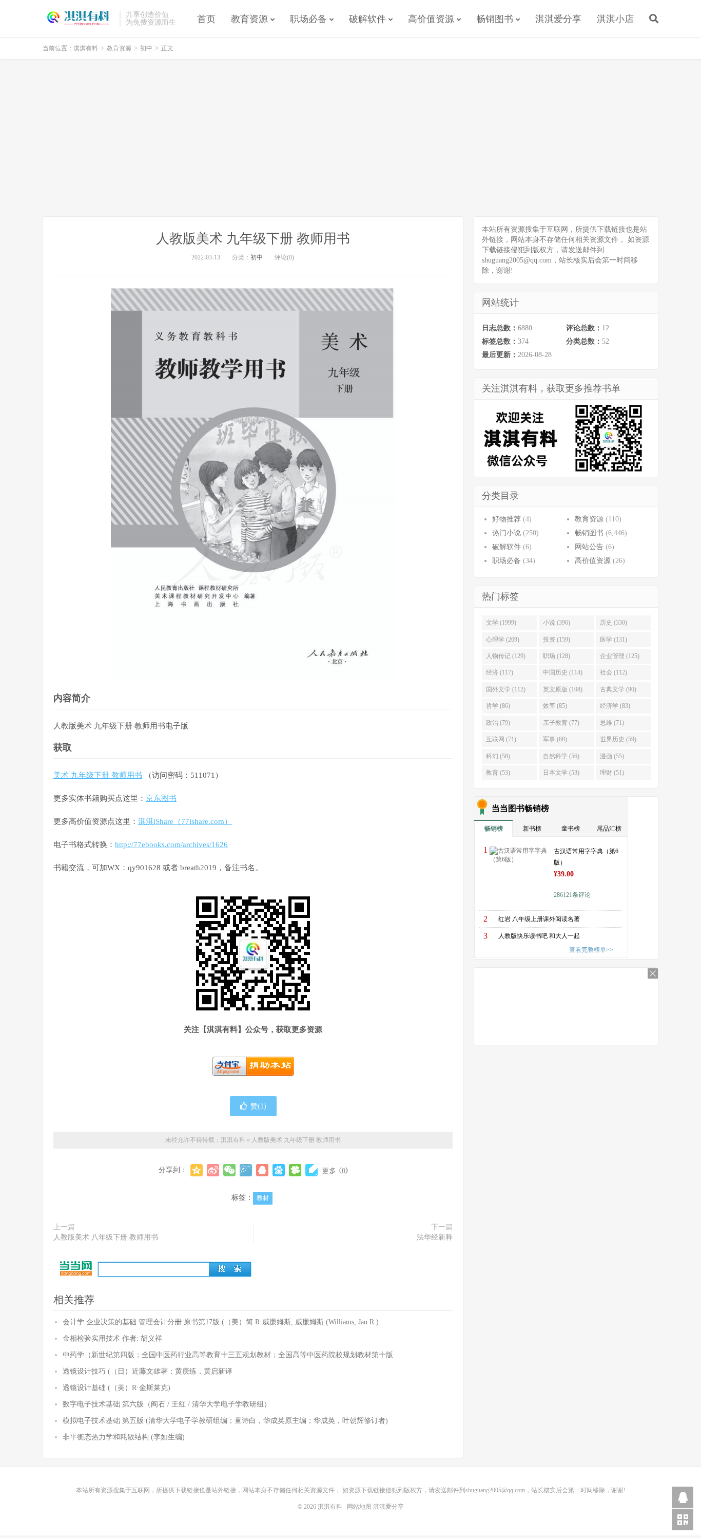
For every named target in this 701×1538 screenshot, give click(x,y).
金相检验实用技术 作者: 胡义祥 (112, 1338)
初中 (146, 48)
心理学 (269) (502, 639)
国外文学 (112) (505, 689)
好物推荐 (506, 519)
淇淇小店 (615, 19)
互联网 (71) (501, 739)
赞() (258, 1106)
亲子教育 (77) (561, 722)
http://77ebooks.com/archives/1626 (171, 844)
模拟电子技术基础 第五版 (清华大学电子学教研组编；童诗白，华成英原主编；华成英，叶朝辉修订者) (225, 1420)
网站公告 (589, 547)
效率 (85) (555, 705)
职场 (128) (556, 656)
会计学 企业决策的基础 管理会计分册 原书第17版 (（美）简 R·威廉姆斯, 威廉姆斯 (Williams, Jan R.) (221, 1322)
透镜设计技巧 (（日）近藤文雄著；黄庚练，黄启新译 (147, 1371)
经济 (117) (499, 672)
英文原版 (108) (562, 689)
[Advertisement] (350, 139)
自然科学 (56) (561, 756)
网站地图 (359, 1506)
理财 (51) (612, 772)
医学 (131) (613, 639)
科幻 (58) (498, 756)
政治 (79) (498, 722)
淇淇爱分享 (558, 19)
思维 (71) (612, 722)
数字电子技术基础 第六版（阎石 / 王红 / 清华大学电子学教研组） (167, 1404)
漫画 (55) (612, 756)
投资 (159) (556, 639)
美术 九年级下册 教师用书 (97, 775)
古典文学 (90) (618, 689)
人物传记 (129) (505, 656)
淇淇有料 (78, 18)
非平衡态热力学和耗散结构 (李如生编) (124, 1437)
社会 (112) (613, 672)
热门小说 (506, 533)
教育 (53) (498, 772)
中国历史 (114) (562, 672)
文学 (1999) (501, 622)
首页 (206, 19)
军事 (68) (555, 739)
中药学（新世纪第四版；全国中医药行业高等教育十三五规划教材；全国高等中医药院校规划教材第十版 (228, 1355)
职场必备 (308, 19)
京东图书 (161, 798)
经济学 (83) (615, 705)
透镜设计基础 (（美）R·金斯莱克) (116, 1388)
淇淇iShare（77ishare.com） (185, 821)
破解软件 (367, 19)
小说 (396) (556, 622)
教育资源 (249, 19)
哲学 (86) (498, 705)
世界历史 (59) (618, 739)
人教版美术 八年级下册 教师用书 (105, 1237)
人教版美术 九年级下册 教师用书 (253, 238)
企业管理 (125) (619, 656)
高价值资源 (431, 19)
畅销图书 (494, 19)
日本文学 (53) (561, 772)
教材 (263, 1198)
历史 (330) (613, 622)
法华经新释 (435, 1237)
